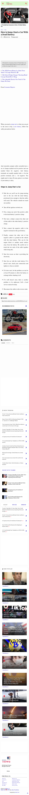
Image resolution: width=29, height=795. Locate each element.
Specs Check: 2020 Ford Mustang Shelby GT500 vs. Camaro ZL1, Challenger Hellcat (14, 598)
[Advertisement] (12, 50)
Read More (5, 586)
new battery (17, 126)
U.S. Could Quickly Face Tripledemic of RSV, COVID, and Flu (13, 665)
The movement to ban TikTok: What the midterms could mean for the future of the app (14, 614)
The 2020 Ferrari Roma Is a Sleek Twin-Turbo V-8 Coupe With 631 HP (13, 71)
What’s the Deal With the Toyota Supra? (13, 332)
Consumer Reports (9, 87)
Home (2, 29)
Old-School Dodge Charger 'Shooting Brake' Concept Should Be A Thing (14, 76)
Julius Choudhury (15, 789)
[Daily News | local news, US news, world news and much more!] (9, 4)
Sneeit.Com (17, 792)
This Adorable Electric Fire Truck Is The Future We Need (13, 80)
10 (4, 729)
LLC (7, 788)
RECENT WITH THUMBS (8, 470)
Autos (5, 29)
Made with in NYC (5, 789)
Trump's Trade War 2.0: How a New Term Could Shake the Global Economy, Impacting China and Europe (17, 476)
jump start (14, 124)
